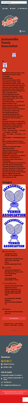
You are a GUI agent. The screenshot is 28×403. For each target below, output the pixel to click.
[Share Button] (4, 70)
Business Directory (9, 323)
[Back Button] (3, 61)
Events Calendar (19, 323)
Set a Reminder (14, 318)
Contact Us (21, 325)
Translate (14, 4)
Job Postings (13, 325)
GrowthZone (20, 393)
